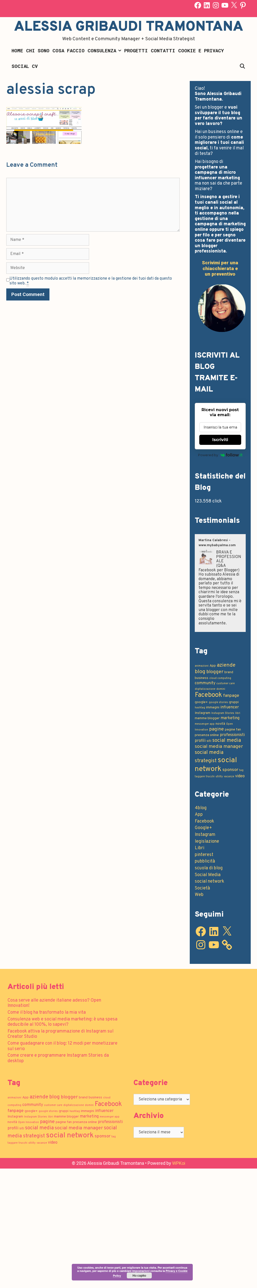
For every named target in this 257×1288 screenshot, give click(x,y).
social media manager (219, 747)
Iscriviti (220, 439)
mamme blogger (207, 718)
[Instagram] (216, 5)
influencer (229, 707)
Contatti (163, 50)
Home (17, 50)
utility (219, 776)
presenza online (207, 735)
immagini (212, 707)
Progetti (136, 50)
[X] (234, 5)
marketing (230, 718)
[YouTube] (225, 5)
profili (200, 740)
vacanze (229, 776)
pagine (216, 729)
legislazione (207, 841)
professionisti (232, 735)
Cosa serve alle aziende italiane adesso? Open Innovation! (54, 1003)
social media (226, 740)
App (213, 666)
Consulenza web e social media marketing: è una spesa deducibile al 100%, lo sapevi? (62, 1022)
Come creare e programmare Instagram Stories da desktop (58, 1058)
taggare (200, 776)
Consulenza (102, 50)
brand (228, 672)
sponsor (230, 770)
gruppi (234, 702)
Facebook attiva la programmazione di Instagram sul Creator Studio (60, 1034)
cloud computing (220, 678)
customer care (225, 683)
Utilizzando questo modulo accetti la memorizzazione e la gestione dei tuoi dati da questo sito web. (91, 281)
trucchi (210, 776)
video (240, 776)
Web (199, 895)
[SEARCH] (242, 66)
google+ (201, 702)
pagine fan (233, 729)
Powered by (208, 455)
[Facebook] (198, 5)
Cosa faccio (68, 50)
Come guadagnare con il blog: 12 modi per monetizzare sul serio (62, 1046)
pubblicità (205, 861)
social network (216, 765)
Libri (199, 848)
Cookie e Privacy (201, 50)
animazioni (202, 666)
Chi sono (37, 50)
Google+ (203, 828)
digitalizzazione (205, 689)
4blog (201, 808)
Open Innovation (28, 1122)
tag (241, 770)
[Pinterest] (243, 5)
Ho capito (139, 1275)
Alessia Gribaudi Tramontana (128, 27)
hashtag (200, 707)
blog (200, 671)
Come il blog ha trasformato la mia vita (47, 1012)
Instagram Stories (222, 713)
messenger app (205, 724)
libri (237, 713)
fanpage (231, 696)
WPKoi (178, 1163)
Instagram (202, 713)
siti (209, 741)
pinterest (204, 855)
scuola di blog (209, 868)
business (201, 678)
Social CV (25, 66)
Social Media (208, 875)
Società (202, 888)
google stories (218, 702)
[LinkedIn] (207, 5)
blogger (214, 672)
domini (220, 689)
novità (220, 724)
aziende (226, 665)
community (205, 683)
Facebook (208, 695)
